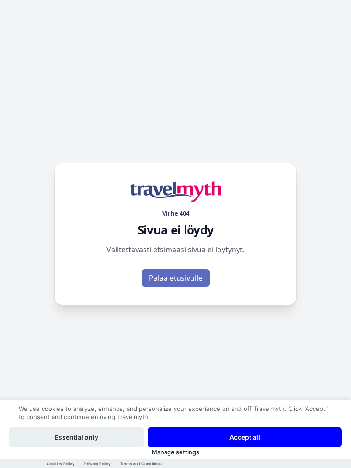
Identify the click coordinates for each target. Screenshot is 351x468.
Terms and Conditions (141, 463)
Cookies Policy (60, 463)
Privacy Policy (97, 463)
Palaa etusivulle (175, 278)
